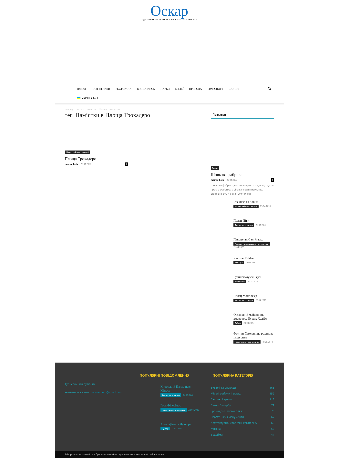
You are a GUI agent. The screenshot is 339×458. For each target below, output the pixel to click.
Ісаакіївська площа (245, 201)
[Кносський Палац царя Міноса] (147, 391)
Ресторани (123, 88)
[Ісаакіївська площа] (220, 207)
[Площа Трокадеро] (96, 138)
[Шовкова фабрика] (242, 147)
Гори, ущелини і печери (174, 409)
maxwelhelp (71, 163)
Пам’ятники (101, 88)
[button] (269, 89)
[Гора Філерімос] (147, 410)
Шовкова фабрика (226, 174)
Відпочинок (146, 88)
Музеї (179, 88)
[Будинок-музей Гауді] (220, 282)
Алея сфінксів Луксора (175, 424)
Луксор (165, 428)
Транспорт (215, 88)
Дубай (238, 323)
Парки (165, 88)
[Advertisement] (169, 54)
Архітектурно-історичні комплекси (252, 243)
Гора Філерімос (170, 405)
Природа (195, 88)
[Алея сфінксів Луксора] (147, 429)
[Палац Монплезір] (220, 301)
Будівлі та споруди (244, 225)
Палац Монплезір (245, 295)
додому (69, 109)
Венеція (239, 262)
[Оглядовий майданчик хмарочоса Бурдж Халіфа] (220, 319)
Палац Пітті (241, 220)
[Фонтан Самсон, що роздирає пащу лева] (220, 338)
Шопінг (234, 88)
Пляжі (81, 88)
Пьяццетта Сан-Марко (248, 239)
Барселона (240, 281)
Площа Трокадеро (80, 158)
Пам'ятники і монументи (247, 341)
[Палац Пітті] (220, 225)
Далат (215, 168)
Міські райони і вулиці (77, 152)
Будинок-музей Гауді (247, 277)
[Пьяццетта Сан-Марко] (220, 244)
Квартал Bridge (243, 258)
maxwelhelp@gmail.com (106, 392)
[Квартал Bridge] (220, 263)
